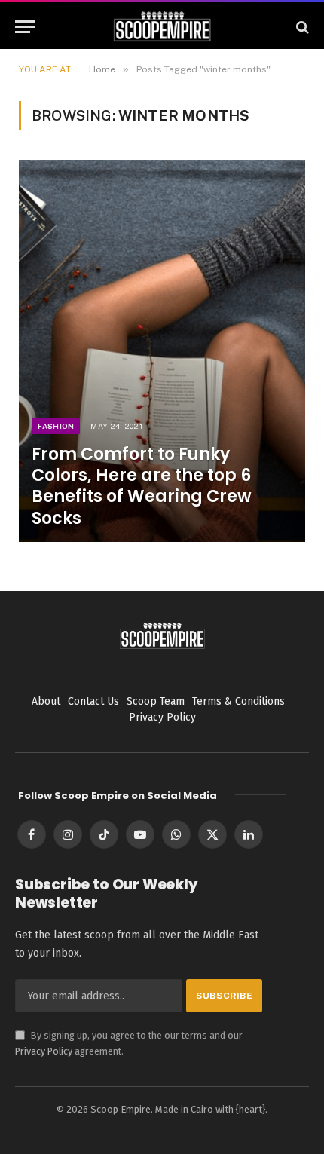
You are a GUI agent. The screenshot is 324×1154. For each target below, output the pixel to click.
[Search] (301, 27)
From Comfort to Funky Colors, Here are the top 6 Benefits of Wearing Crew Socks (142, 485)
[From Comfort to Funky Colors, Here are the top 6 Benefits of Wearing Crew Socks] (162, 351)
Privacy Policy (43, 1051)
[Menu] (25, 27)
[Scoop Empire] (162, 26)
